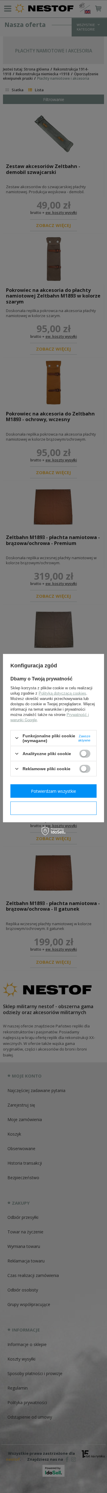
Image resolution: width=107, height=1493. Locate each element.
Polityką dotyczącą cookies (62, 693)
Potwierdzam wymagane (54, 808)
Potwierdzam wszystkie (53, 791)
